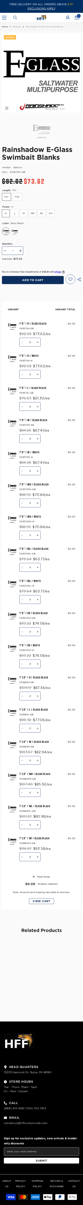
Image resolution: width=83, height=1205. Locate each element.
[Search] (15, 17)
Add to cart (32, 279)
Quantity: (7, 243)
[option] (41, 73)
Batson (18, 167)
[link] (21, 995)
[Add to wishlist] (70, 279)
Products (16, 26)
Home (5, 26)
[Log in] (67, 17)
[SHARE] (78, 279)
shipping (40, 892)
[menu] (4, 17)
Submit (41, 1160)
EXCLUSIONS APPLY (41, 8)
